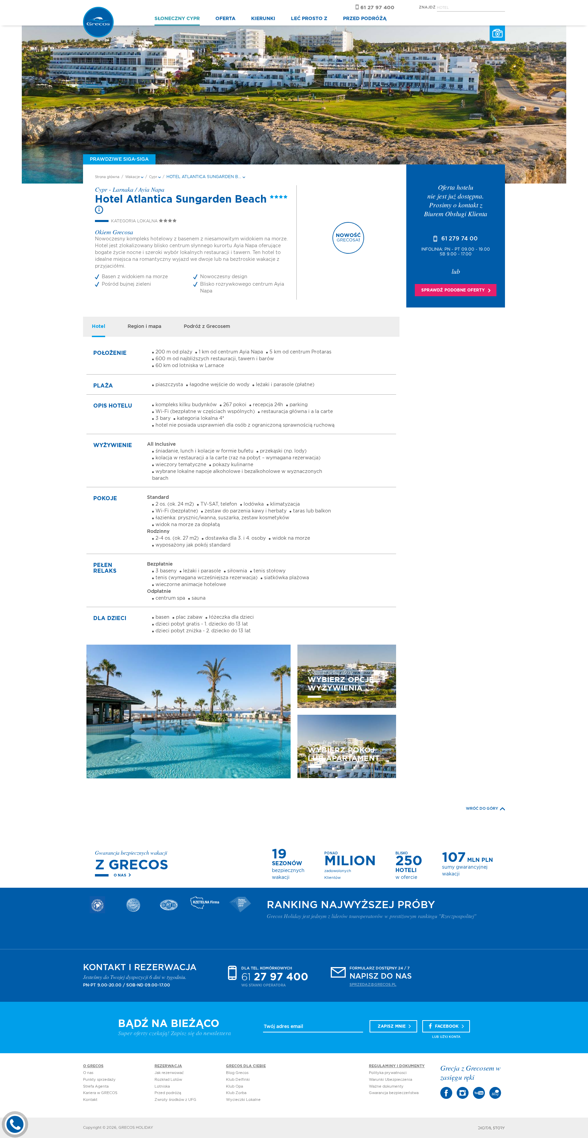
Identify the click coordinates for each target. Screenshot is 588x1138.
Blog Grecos (237, 1073)
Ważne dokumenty (386, 1086)
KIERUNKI (263, 18)
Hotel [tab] (98, 326)
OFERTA (225, 18)
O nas (120, 875)
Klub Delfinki (238, 1079)
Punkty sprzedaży (99, 1079)
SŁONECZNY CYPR (177, 18)
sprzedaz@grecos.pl (372, 984)
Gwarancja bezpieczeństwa (394, 1093)
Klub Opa (234, 1086)
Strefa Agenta (96, 1086)
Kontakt (90, 1100)
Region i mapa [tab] (144, 326)
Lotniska (162, 1086)
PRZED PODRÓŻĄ (365, 18)
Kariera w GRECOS (100, 1093)
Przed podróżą (167, 1093)
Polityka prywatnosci (388, 1073)
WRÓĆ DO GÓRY (482, 808)
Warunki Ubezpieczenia (390, 1079)
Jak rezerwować (169, 1073)
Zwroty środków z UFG (175, 1100)
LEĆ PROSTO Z (309, 18)
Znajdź (427, 7)
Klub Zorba (236, 1093)
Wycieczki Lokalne (243, 1100)
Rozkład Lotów (168, 1079)
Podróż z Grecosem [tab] (207, 326)
